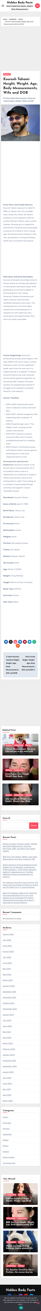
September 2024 (10, 1009)
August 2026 (8, 934)
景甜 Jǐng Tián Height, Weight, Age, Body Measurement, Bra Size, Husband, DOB (20, 1224)
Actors (7, 74)
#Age (7, 98)
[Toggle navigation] (3, 5)
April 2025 (7, 975)
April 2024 (7, 1038)
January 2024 (9, 1055)
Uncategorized (9, 1163)
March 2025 (8, 980)
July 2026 (7, 940)
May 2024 (7, 1032)
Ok (21, 1308)
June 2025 (7, 963)
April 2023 (7, 1095)
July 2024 (7, 1020)
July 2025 (7, 957)
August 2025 (8, 952)
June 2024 (7, 1026)
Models (6, 1140)
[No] (38, 1303)
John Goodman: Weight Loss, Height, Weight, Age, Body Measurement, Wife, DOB (18, 801)
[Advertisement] (20, 49)
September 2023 (10, 1066)
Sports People (8, 1157)
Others (28, 745)
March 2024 (8, 1043)
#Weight (18, 101)
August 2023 (8, 1072)
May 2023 (7, 1089)
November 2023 (9, 1061)
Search (6, 818)
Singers (6, 1152)
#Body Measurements (18, 98)
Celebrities (18, 745)
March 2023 (8, 1101)
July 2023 (7, 1078)
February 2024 (9, 1049)
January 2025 (9, 986)
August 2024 (8, 1015)
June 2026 (7, 946)
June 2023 (7, 1084)
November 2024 (9, 997)
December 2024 (9, 992)
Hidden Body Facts (20, 2)
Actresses (7, 1123)
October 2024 (8, 1003)
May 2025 (7, 969)
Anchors (6, 1129)
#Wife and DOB (28, 101)
